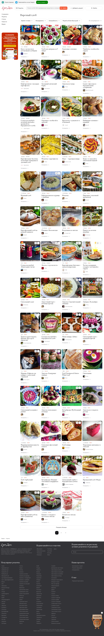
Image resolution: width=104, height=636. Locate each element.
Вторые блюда (5, 587)
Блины (38, 572)
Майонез (53, 617)
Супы (3, 566)
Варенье (53, 587)
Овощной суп (5, 576)
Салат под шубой (24, 593)
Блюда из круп (55, 581)
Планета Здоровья (9, 2)
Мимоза (21, 595)
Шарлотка (39, 593)
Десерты (38, 597)
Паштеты (4, 613)
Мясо (3, 589)
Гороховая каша (23, 617)
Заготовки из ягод (56, 576)
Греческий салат (24, 589)
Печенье (38, 574)
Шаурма (4, 621)
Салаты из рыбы (23, 581)
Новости (4, 21)
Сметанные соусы (56, 609)
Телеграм (39, 553)
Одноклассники (41, 551)
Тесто (20, 623)
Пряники (38, 595)
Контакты (68, 630)
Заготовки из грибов (57, 574)
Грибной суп (5, 570)
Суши (20, 568)
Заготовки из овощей (57, 572)
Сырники (38, 578)
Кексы (38, 581)
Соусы (53, 593)
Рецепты (4, 16)
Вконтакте (39, 549)
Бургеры (4, 615)
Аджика (53, 613)
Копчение (54, 578)
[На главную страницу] (7, 8)
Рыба (3, 597)
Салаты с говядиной (24, 578)
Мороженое (39, 603)
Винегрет (21, 587)
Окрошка (4, 585)
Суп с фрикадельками (7, 579)
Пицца (38, 568)
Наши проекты (78, 562)
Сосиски (4, 609)
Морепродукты (6, 599)
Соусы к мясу (55, 595)
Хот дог (4, 619)
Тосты (21, 566)
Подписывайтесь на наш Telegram (26, 2)
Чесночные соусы (56, 611)
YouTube (49, 549)
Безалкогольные (55, 623)
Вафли (38, 587)
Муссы (38, 613)
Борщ (3, 581)
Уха (2, 583)
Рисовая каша (23, 605)
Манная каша (23, 603)
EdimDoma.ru (14, 548)
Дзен (55, 549)
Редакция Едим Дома (77, 581)
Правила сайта (36, 630)
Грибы (3, 603)
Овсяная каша (23, 607)
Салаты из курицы (24, 576)
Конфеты (38, 601)
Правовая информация (61, 630)
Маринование (55, 585)
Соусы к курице (55, 597)
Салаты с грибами (24, 579)
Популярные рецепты (10, 562)
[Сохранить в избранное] (35, 27)
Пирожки (39, 576)
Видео (4, 24)
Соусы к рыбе (55, 599)
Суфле (38, 621)
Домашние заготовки (57, 568)
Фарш (3, 595)
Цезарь (21, 597)
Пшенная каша (23, 601)
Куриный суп (5, 568)
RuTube (49, 553)
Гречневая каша (23, 609)
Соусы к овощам (55, 601)
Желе (37, 611)
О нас (74, 577)
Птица (3, 591)
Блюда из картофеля (57, 579)
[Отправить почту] (101, 552)
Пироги (38, 570)
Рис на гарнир (55, 583)
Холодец (4, 623)
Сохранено (5, 14)
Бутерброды (5, 611)
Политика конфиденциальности (48, 630)
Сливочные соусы (56, 603)
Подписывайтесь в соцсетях (48, 546)
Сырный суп (5, 572)
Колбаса (4, 607)
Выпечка (21, 621)
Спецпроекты (75, 570)
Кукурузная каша (24, 613)
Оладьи (38, 579)
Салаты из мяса (23, 574)
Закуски (4, 605)
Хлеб (37, 566)
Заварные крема (40, 615)
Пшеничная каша (24, 619)
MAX (48, 555)
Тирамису (39, 617)
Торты (38, 599)
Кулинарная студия (77, 566)
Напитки (53, 619)
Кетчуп (53, 615)
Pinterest (39, 555)
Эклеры (38, 619)
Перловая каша (23, 615)
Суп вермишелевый (7, 578)
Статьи (4, 19)
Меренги (38, 623)
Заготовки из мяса (56, 570)
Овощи (3, 601)
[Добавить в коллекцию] (38, 27)
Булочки (38, 591)
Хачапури (39, 585)
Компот (53, 591)
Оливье (21, 585)
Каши (20, 599)
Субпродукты (5, 593)
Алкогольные (55, 621)
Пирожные (39, 605)
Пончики (38, 589)
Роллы (21, 570)
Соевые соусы (55, 605)
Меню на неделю (41, 2)
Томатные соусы (55, 607)
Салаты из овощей (24, 583)
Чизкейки (39, 607)
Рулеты (38, 583)
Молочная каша (23, 611)
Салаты (21, 572)
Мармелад (39, 609)
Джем (52, 589)
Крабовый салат (23, 591)
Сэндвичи (4, 617)
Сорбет (53, 566)
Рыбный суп (5, 574)
